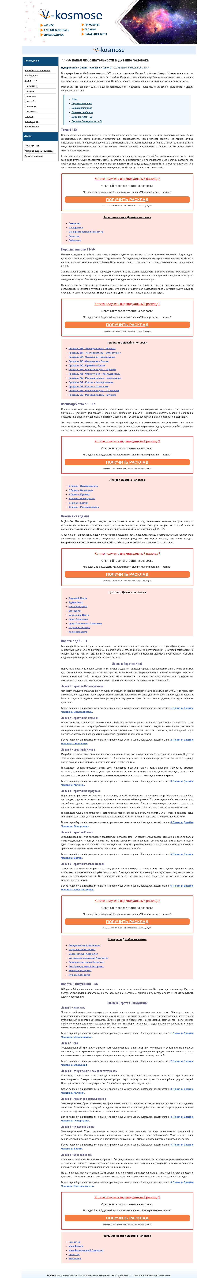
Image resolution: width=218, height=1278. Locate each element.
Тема (74, 99)
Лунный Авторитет (79, 975)
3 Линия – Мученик (79, 494)
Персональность (81, 103)
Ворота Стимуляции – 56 (86, 121)
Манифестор (76, 227)
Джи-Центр (75, 610)
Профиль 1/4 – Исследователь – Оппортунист (95, 352)
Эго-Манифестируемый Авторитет (88, 958)
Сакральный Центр (79, 627)
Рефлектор (75, 240)
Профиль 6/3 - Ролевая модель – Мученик (92, 395)
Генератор (74, 223)
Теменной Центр (78, 598)
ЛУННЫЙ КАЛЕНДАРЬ (56, 30)
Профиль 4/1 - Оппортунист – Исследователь (94, 373)
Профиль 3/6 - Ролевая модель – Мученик (92, 369)
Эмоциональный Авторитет (84, 945)
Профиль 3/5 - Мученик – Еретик (87, 365)
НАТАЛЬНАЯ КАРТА (96, 34)
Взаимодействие (81, 108)
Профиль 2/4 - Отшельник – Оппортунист (92, 357)
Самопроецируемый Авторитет (86, 962)
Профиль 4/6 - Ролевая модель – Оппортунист (95, 378)
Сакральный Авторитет (82, 949)
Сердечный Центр (79, 615)
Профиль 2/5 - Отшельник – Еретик (88, 361)
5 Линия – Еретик (78, 502)
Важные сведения (82, 112)
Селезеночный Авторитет (83, 953)
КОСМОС (49, 25)
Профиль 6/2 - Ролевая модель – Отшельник (94, 390)
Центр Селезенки (78, 619)
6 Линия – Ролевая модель (84, 507)
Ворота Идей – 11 (81, 116)
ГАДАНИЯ (90, 29)
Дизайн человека (90, 67)
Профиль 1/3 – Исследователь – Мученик (92, 348)
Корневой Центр (78, 631)
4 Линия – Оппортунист (82, 498)
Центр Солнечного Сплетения (85, 623)
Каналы (107, 67)
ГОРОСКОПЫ (92, 24)
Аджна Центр (76, 602)
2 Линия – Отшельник (81, 490)
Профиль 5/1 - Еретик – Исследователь (91, 382)
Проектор (74, 236)
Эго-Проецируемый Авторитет (86, 966)
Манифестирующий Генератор (86, 231)
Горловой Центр (78, 606)
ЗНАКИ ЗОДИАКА (54, 34)
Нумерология (69, 67)
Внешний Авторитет (80, 970)
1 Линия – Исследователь (83, 486)
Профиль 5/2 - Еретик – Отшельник (88, 386)
